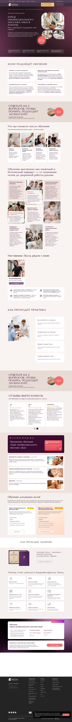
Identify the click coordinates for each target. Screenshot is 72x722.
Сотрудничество (43, 692)
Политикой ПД (37, 716)
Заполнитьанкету (59, 381)
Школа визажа (31, 687)
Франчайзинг (43, 688)
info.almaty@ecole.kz (13, 687)
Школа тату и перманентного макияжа (31, 702)
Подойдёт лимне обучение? (41, 40)
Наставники (33, 1)
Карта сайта (43, 696)
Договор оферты (55, 684)
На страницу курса (45, 531)
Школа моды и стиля (32, 689)
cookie (36, 714)
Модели (42, 684)
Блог (41, 694)
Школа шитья (31, 691)
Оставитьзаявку (59, 112)
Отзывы (42, 686)
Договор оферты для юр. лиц (57, 686)
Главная (9, 9)
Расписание (28, 1)
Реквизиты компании (56, 682)
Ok (65, 714)
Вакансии (42, 690)
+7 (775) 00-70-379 (59, 4)
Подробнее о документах (44, 561)
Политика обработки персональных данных (56, 689)
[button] (34, 428)
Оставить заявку (54, 645)
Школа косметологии (32, 682)
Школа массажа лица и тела (18, 9)
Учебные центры (55, 680)
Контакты (23, 1)
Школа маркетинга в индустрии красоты (32, 699)
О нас (42, 682)
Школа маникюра (32, 680)
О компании (18, 1)
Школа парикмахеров (32, 696)
